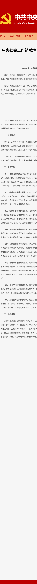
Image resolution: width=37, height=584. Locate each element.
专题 (18, 36)
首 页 (2, 36)
